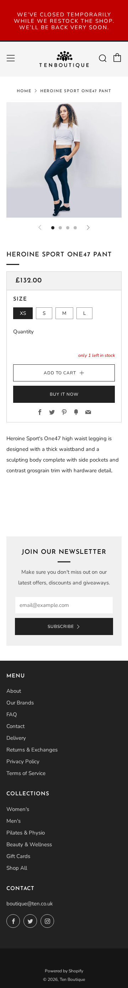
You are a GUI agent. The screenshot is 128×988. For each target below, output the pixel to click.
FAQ (11, 714)
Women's (17, 809)
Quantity (23, 331)
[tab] (52, 227)
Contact (15, 726)
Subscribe (61, 626)
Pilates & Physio (25, 832)
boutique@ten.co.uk (29, 903)
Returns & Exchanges (32, 749)
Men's (13, 821)
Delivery (16, 738)
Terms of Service (26, 773)
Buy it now (64, 394)
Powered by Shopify (64, 971)
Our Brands (20, 702)
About (13, 691)
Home (24, 91)
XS (23, 313)
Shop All (16, 868)
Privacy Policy (22, 761)
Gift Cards (18, 856)
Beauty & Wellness (29, 844)
